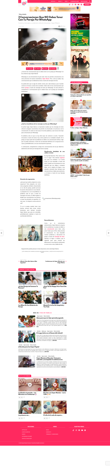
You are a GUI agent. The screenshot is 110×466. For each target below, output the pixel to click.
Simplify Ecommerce (40, 443)
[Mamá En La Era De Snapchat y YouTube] (55, 297)
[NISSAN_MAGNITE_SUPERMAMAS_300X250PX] (80, 29)
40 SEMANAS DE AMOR (75, 1)
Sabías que (44, 331)
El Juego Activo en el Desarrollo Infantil (49, 333)
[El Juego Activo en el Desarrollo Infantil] (26, 336)
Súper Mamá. (46, 78)
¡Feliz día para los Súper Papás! (28, 347)
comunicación (50, 229)
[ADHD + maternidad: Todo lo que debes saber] (81, 169)
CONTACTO (48, 432)
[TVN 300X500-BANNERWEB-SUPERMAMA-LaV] (80, 77)
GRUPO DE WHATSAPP (27, 438)
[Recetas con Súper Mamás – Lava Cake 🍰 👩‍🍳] (55, 384)
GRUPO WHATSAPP (84, 1)
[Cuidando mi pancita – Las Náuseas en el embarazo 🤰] (30, 384)
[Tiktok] (69, 4)
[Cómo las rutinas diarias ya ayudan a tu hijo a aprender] (81, 88)
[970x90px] (42, 65)
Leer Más (54, 340)
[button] (53, 1)
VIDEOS (23, 434)
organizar (62, 157)
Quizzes (20, 284)
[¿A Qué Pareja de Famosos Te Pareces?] (30, 278)
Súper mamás (40, 316)
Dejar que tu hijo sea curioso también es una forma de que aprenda (78, 112)
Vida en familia (45, 313)
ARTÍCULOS (24, 429)
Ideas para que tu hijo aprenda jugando (50, 318)
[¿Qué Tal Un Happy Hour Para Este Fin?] (55, 278)
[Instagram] (72, 4)
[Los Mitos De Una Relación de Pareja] (30, 297)
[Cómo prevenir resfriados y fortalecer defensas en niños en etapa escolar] (81, 136)
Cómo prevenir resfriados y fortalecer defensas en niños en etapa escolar (79, 144)
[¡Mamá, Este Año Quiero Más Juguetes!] (1, 233)
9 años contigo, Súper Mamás (79, 127)
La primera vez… (24, 415)
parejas (27, 87)
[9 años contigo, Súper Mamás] (81, 121)
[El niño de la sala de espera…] (55, 407)
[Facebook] (75, 4)
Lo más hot (46, 284)
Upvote (19, 397)
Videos (66, 1)
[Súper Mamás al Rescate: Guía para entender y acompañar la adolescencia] (26, 361)
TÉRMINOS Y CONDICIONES (52, 434)
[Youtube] (78, 4)
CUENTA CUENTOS (26, 432)
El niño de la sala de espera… (53, 415)
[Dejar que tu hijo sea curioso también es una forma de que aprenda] (81, 104)
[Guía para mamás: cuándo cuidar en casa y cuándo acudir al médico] (81, 153)
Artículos (53, 1)
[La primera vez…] (30, 407)
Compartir (20, 30)
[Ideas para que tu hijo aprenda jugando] (26, 321)
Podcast (60, 1)
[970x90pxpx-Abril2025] (55, 11)
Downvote (22, 397)
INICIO (47, 429)
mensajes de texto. (59, 236)
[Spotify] (81, 4)
